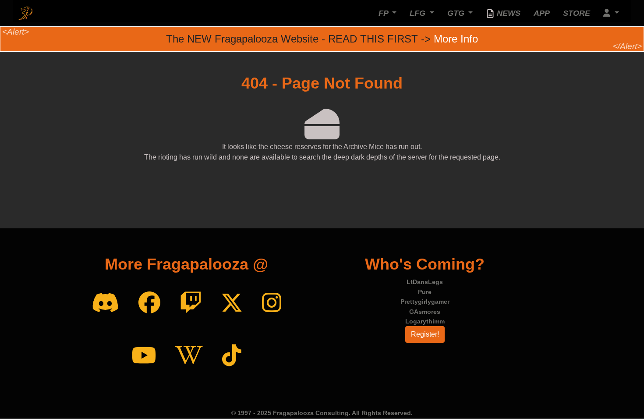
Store (576, 13)
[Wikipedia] (189, 355)
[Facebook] (149, 303)
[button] (611, 13)
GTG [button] (457, 13)
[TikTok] (231, 355)
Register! (425, 334)
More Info (456, 39)
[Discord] (105, 303)
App (542, 13)
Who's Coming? (425, 264)
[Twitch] (191, 303)
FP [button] (384, 13)
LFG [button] (419, 13)
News (507, 13)
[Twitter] (232, 303)
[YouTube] (143, 355)
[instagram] (271, 303)
